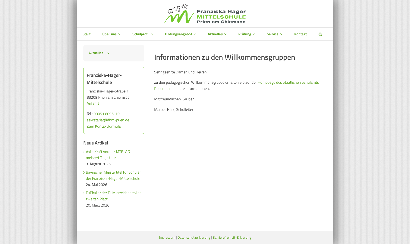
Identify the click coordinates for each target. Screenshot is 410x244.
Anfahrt (93, 103)
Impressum (167, 237)
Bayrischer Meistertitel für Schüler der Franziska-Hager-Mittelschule (113, 175)
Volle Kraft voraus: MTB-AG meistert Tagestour (108, 155)
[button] (320, 34)
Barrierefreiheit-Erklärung (232, 237)
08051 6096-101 (108, 114)
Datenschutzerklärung (194, 237)
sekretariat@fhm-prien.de (108, 120)
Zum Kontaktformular (104, 126)
